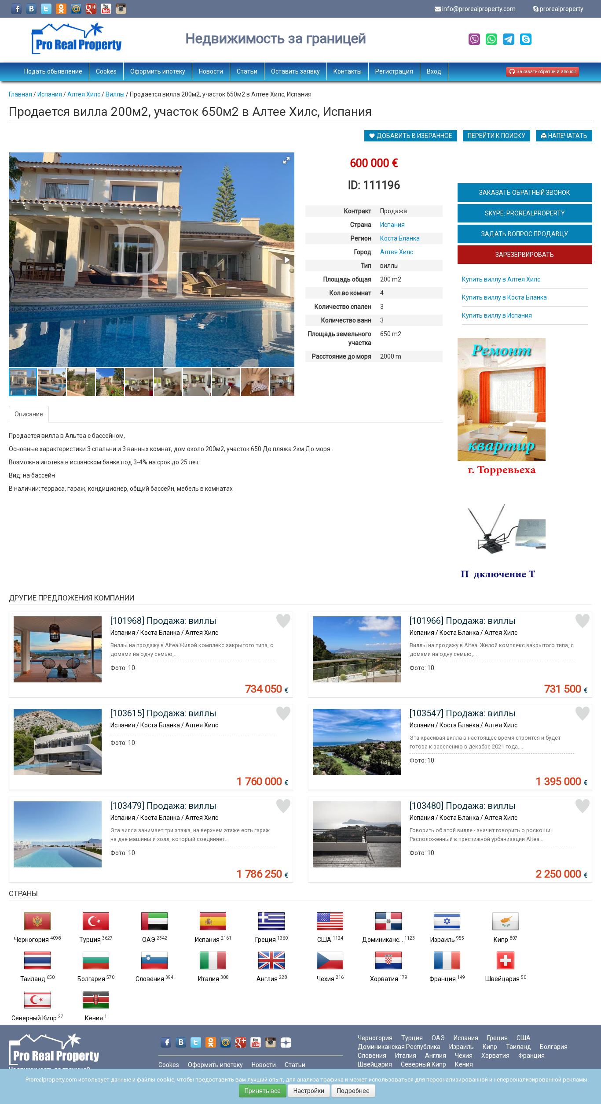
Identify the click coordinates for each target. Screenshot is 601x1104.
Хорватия (384, 978)
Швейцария (502, 978)
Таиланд (32, 978)
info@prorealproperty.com (479, 8)
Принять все (263, 1090)
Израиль (442, 939)
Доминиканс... (382, 939)
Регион (361, 238)
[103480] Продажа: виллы (463, 805)
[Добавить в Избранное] (283, 621)
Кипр (501, 939)
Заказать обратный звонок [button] (545, 71)
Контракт (357, 211)
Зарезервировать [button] (524, 254)
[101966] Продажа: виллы (463, 620)
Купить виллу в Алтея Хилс (501, 279)
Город (362, 252)
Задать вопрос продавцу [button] (524, 233)
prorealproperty (561, 8)
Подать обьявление (53, 71)
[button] (286, 160)
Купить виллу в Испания (497, 315)
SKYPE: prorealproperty (525, 213)
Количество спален (343, 306)
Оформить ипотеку (157, 71)
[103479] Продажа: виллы (163, 805)
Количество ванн (346, 320)
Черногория (31, 939)
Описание (29, 414)
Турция (90, 939)
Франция (442, 978)
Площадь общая (347, 279)
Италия (208, 978)
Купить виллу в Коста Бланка (504, 297)
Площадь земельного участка (339, 338)
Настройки (308, 1090)
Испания (207, 939)
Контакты (347, 71)
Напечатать (567, 135)
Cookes (106, 71)
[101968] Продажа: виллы (163, 620)
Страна (360, 224)
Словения (150, 978)
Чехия (325, 978)
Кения (94, 1018)
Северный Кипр (34, 1018)
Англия (267, 978)
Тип (366, 265)
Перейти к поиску (496, 135)
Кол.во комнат (350, 292)
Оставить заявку (295, 71)
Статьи (247, 71)
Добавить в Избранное (413, 135)
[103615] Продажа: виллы (163, 713)
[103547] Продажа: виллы (463, 713)
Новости (211, 71)
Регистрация (394, 71)
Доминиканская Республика (399, 1046)
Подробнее (353, 1090)
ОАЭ (148, 939)
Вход (434, 71)
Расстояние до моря (341, 356)
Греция (265, 939)
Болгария (91, 978)
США (324, 939)
